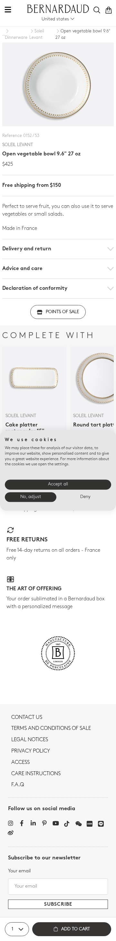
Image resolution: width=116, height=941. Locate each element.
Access (20, 762)
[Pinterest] (44, 823)
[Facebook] (21, 823)
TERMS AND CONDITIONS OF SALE (51, 728)
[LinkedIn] (33, 823)
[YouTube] (55, 823)
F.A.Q (17, 785)
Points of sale (62, 312)
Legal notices (29, 740)
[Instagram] (10, 823)
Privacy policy (30, 751)
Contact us (26, 717)
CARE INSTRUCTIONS (36, 774)
